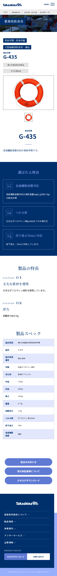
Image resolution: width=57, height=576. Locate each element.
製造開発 (8, 521)
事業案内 (8, 528)
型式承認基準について (28, 471)
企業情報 (8, 542)
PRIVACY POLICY (12, 550)
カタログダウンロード (28, 480)
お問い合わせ (38, 556)
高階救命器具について (15, 514)
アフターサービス (13, 535)
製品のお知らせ (28, 462)
